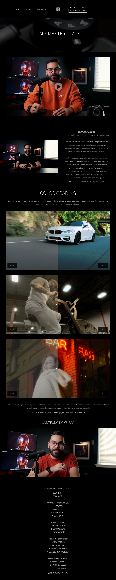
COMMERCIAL (41, 9)
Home (17, 9)
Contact (84, 7)
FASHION (28, 9)
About (72, 7)
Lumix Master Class (77, 11)
